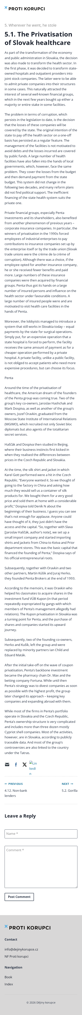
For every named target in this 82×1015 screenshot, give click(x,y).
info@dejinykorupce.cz (21, 949)
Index (9, 984)
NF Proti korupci (16, 956)
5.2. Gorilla (69, 790)
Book (8, 977)
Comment (14, 850)
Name (10, 834)
